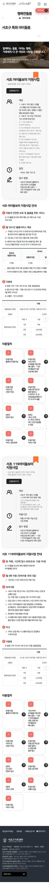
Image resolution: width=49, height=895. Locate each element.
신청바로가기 (14, 91)
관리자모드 (41, 831)
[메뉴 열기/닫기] (45, 4)
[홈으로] (20, 18)
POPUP (42, 10)
